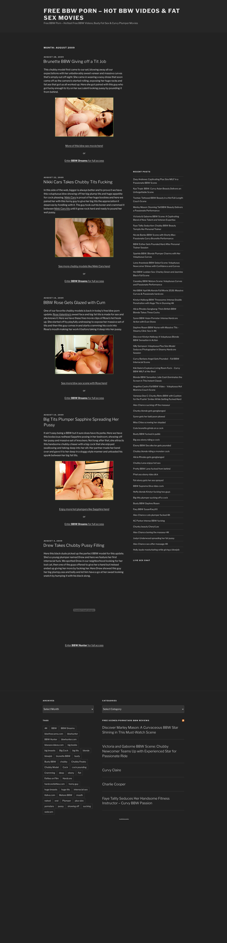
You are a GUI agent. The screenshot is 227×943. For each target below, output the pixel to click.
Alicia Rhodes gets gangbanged (148, 457)
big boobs (72, 745)
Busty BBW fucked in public (147, 434)
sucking (87, 806)
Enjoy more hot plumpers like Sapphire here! (84, 509)
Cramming (49, 772)
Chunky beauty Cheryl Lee (146, 526)
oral (56, 800)
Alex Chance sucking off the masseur (151, 405)
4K (45, 728)
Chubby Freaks (78, 761)
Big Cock (63, 750)
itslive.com (49, 795)
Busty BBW (50, 761)
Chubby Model (51, 767)
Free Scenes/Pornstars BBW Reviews (125, 720)
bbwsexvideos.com (54, 745)
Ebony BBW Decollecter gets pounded (152, 445)
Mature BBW (65, 795)
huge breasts (50, 789)
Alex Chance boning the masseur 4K (151, 532)
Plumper (66, 800)
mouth (79, 795)
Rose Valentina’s (62, 314)
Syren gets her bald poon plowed (149, 416)
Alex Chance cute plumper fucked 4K (151, 515)
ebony (71, 772)
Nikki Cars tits (62, 208)
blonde (86, 750)
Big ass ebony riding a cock (146, 439)
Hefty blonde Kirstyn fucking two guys (151, 491)
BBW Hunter (50, 739)
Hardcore (67, 778)
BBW (54, 728)
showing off (73, 806)
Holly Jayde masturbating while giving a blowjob (156, 549)
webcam (48, 811)
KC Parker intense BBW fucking (149, 520)
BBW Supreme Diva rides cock (148, 486)
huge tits (65, 789)
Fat (79, 772)
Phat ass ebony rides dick (145, 474)
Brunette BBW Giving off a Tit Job (74, 61)
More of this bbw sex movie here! (84, 145)
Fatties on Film (51, 778)
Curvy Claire (111, 770)
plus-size (79, 800)
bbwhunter (72, 733)
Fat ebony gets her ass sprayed (148, 480)
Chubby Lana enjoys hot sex (147, 463)
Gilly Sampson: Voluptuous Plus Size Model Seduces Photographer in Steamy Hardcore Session (154, 349)
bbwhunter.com (69, 739)
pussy (61, 806)
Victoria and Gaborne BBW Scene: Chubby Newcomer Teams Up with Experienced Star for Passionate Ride (139, 751)
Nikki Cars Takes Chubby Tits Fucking (77, 181)
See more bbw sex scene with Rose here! (84, 383)
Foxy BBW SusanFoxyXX (145, 509)
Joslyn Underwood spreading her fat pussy (153, 538)
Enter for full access (84, 160)
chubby (63, 761)
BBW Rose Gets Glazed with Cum (74, 302)
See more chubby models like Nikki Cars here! (84, 266)
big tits (75, 750)
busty (77, 756)
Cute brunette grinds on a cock (148, 428)
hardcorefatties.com (54, 784)
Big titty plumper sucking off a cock (150, 497)
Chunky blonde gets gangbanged (149, 410)
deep (61, 772)
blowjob (48, 756)
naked (47, 800)
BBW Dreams (68, 728)
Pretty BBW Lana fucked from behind (151, 468)
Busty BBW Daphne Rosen (146, 503)
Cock (65, 767)
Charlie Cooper (114, 784)
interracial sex (81, 789)
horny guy (73, 784)
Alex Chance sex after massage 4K (150, 544)
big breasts (49, 750)
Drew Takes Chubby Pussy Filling (73, 545)
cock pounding (79, 767)
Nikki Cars (70, 197)
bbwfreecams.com (53, 733)
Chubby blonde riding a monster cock (151, 451)
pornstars (49, 806)
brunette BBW (63, 756)
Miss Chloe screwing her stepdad (149, 422)
